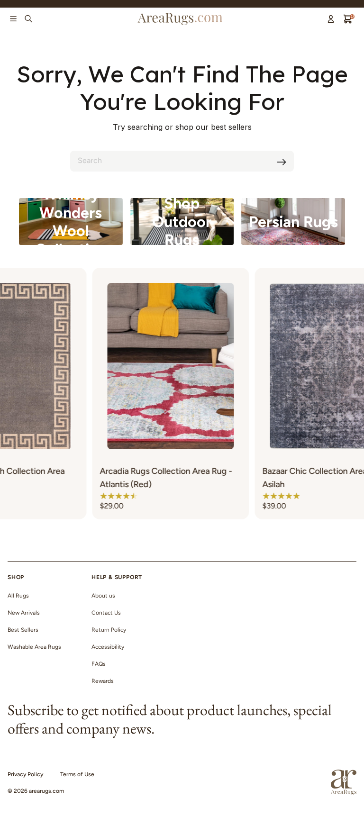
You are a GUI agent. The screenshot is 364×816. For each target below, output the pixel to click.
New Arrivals (24, 612)
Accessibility (107, 647)
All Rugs (18, 595)
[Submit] (281, 162)
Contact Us (106, 612)
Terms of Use (77, 774)
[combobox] (182, 161)
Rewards (102, 681)
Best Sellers (23, 629)
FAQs (98, 664)
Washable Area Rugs (34, 647)
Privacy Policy (25, 774)
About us (103, 595)
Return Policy (108, 629)
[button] (90, 495)
